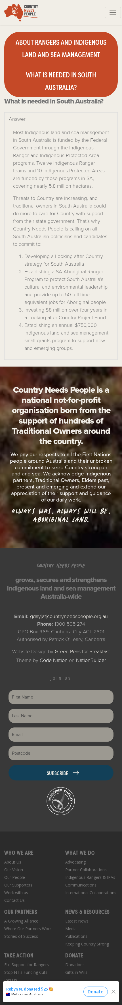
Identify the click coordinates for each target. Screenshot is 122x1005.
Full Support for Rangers (26, 964)
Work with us (16, 892)
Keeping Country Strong (87, 944)
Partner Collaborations (86, 869)
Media (71, 928)
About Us (12, 862)
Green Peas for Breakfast (82, 651)
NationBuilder (91, 660)
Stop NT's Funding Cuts (25, 972)
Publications (76, 936)
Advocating (75, 862)
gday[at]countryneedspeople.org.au (69, 616)
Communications (80, 885)
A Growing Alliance (21, 921)
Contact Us (14, 900)
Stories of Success (21, 936)
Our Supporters (18, 885)
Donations (75, 964)
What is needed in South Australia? (61, 80)
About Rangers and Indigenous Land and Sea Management (61, 48)
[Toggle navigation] (113, 12)
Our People (14, 877)
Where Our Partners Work (28, 928)
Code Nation (54, 660)
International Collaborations (90, 892)
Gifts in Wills (76, 972)
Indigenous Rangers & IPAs (90, 877)
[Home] (22, 12)
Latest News (77, 921)
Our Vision (13, 869)
